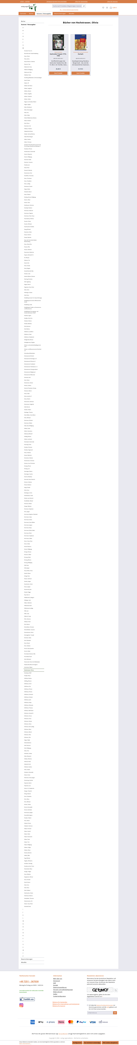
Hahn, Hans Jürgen (28, 110)
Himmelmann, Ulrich (28, 632)
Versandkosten (63, 1034)
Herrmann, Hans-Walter (29, 522)
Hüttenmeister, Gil (28, 901)
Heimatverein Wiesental (29, 374)
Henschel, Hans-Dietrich (29, 479)
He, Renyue (26, 257)
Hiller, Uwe (26, 613)
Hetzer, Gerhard (27, 578)
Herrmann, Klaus (28, 527)
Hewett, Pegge (27, 592)
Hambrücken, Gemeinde (29, 151)
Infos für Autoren (112, 1)
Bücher (23, 21)
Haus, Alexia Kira (28, 244)
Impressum (56, 981)
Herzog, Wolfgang (28, 562)
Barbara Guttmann (58, 52)
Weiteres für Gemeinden (60, 1002)
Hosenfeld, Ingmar (28, 815)
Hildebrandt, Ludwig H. (29, 597)
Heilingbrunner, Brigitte (29, 342)
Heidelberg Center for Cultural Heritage (33, 298)
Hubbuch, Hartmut (28, 826)
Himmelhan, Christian (29, 627)
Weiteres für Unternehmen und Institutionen (66, 1004)
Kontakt (55, 985)
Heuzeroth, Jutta (27, 589)
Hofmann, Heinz (27, 724)
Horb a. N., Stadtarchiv (29, 788)
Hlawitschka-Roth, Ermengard (30, 664)
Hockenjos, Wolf (27, 673)
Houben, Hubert (27, 818)
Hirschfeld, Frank (28, 656)
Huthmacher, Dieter (28, 893)
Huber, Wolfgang (28, 844)
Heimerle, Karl (27, 377)
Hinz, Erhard (27, 643)
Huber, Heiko (27, 834)
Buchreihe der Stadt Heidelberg (31, 53)
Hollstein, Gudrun (28, 767)
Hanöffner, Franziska (28, 175)
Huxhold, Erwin (27, 906)
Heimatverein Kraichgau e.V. (30, 358)
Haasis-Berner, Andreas (29, 61)
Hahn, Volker (27, 115)
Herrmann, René (28, 533)
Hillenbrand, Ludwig (28, 608)
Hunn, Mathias (27, 874)
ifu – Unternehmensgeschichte (69, 10)
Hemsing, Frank (27, 444)
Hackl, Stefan (27, 80)
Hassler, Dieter (27, 221)
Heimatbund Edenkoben (29, 353)
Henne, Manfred (27, 455)
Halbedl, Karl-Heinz (28, 131)
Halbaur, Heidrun (28, 128)
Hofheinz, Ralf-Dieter (28, 710)
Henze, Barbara (27, 484)
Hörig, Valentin (27, 793)
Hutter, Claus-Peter (28, 903)
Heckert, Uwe (27, 273)
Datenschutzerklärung (60, 987)
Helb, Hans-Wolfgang (29, 425)
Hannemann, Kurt (28, 173)
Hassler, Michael (28, 224)
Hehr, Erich (26, 289)
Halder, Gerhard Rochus (29, 134)
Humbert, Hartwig (28, 863)
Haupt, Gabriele (27, 237)
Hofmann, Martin (28, 732)
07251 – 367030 (25, 1)
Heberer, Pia (27, 260)
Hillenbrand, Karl (28, 605)
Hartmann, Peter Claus (29, 216)
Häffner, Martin (27, 91)
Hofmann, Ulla (27, 737)
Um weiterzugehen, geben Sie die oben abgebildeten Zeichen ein (98, 995)
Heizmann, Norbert (28, 420)
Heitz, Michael (27, 417)
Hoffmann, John (27, 699)
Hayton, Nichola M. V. (29, 255)
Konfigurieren (77, 1043)
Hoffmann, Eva (27, 686)
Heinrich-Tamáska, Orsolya (30, 388)
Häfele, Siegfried (28, 88)
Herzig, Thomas (27, 552)
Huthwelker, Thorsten (29, 898)
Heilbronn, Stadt (27, 334)
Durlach (80, 54)
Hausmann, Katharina (29, 252)
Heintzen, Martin (28, 391)
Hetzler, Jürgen (27, 581)
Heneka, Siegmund (28, 450)
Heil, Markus (27, 329)
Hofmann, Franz (27, 718)
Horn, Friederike (27, 796)
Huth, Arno (26, 885)
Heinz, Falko (27, 393)
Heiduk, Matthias (28, 323)
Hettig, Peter (27, 576)
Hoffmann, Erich (27, 683)
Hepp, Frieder (27, 487)
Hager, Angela (27, 104)
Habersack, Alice (28, 72)
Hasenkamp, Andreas (29, 218)
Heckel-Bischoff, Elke (28, 271)
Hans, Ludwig (27, 183)
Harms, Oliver (27, 199)
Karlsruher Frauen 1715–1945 (58, 55)
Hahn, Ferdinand (28, 107)
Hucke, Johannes (28, 852)
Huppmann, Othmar (28, 877)
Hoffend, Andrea (28, 678)
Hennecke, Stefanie (28, 458)
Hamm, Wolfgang (28, 157)
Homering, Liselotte (28, 780)
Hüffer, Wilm (27, 855)
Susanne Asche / (76, 52)
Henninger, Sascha (28, 474)
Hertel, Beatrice (27, 546)
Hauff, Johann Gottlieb (29, 226)
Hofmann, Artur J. (28, 716)
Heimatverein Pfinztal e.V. (30, 361)
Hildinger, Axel (27, 600)
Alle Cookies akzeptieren (110, 1043)
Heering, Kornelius (28, 279)
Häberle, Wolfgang (28, 69)
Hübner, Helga (27, 847)
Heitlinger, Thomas (28, 412)
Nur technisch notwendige (92, 1043)
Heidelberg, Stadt (28, 304)
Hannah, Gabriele (28, 170)
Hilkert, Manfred (27, 603)
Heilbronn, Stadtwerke (29, 337)
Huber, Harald (27, 831)
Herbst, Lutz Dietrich (28, 498)
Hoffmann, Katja (27, 702)
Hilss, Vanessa (27, 619)
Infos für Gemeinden (81, 1)
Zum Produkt (58, 73)
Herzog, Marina (27, 560)
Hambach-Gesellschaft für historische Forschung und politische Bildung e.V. (32, 145)
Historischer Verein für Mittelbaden (32, 662)
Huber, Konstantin (28, 836)
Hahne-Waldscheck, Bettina (30, 118)
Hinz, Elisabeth (27, 640)
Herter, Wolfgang (28, 549)
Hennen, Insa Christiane (29, 463)
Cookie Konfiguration (59, 996)
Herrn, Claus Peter (28, 541)
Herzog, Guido (27, 557)
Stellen (55, 994)
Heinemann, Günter (28, 382)
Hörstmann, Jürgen (28, 812)
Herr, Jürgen (27, 511)
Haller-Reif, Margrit (28, 136)
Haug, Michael (27, 229)
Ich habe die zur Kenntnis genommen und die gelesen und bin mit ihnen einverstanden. (103, 1007)
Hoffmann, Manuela (28, 705)
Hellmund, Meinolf (28, 433)
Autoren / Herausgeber (28, 24)
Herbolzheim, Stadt (28, 495)
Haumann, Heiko (28, 232)
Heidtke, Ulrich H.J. (28, 318)
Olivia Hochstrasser (84, 52)
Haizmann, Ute (27, 126)
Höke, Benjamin (27, 756)
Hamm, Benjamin (28, 154)
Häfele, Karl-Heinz (28, 85)
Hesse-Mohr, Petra (28, 570)
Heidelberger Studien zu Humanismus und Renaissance (32, 308)
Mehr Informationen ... (25, 1043)
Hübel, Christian (27, 828)
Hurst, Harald (27, 879)
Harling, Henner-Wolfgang (30, 197)
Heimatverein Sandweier (29, 364)
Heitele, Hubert (27, 409)
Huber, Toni (26, 842)
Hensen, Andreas (28, 482)
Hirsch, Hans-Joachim (29, 648)
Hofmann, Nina (27, 734)
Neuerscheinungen (27, 959)
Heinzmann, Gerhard (29, 401)
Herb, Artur (26, 490)
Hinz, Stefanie (27, 645)
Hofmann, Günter (28, 721)
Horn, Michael (27, 801)
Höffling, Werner (28, 681)
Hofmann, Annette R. (28, 713)
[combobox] (67, 6)
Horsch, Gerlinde (28, 809)
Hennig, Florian (27, 466)
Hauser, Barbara (28, 249)
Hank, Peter (26, 167)
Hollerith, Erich (27, 764)
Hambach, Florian (28, 148)
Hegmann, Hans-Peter (29, 287)
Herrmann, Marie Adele (29, 530)
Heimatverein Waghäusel (29, 372)
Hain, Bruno (26, 123)
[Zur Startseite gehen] (28, 7)
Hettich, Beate (27, 573)
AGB (54, 983)
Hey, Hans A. (27, 594)
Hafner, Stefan (27, 99)
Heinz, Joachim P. (28, 396)
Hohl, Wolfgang (27, 748)
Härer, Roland (27, 194)
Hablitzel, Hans (27, 75)
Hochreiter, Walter (28, 667)
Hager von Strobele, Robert (30, 101)
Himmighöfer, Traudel (29, 635)
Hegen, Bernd (27, 284)
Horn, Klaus (26, 799)
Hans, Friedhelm (27, 181)
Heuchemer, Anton (28, 584)
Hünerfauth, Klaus (28, 869)
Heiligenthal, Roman (28, 339)
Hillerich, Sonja (27, 616)
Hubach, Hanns (27, 823)
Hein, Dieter (27, 380)
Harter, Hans (27, 202)
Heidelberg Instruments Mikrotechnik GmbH (32, 301)
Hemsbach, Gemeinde (29, 442)
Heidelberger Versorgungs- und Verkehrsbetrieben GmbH (31, 312)
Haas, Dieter (27, 56)
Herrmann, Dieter (28, 519)
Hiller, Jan (26, 611)
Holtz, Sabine (27, 769)
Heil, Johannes (27, 326)
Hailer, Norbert (27, 120)
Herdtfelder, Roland (28, 501)
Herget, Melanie (27, 506)
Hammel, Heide (27, 159)
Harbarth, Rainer (28, 191)
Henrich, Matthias (28, 476)
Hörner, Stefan (27, 804)
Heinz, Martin (27, 399)
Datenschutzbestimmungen (104, 1005)
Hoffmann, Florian (28, 689)
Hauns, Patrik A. (27, 234)
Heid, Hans (26, 295)
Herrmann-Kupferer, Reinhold (30, 514)
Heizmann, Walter (28, 423)
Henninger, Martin (28, 471)
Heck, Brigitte (27, 268)
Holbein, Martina (28, 758)
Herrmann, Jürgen (28, 525)
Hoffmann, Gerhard (28, 694)
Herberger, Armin (28, 492)
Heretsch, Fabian (28, 503)
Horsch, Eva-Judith (28, 807)
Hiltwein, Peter (27, 621)
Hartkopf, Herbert (28, 208)
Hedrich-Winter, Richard (29, 276)
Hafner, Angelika (28, 93)
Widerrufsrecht (57, 992)
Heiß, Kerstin (27, 407)
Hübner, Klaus (27, 850)
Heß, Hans (26, 565)
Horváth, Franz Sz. (28, 50)
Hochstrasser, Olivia (29, 670)
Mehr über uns (57, 978)
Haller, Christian (27, 142)
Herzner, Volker (27, 554)
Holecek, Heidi (27, 761)
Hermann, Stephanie (28, 509)
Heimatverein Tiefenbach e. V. (31, 366)
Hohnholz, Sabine (28, 753)
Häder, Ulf (26, 83)
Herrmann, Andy (28, 517)
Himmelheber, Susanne (29, 629)
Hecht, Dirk (26, 263)
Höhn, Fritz (26, 750)
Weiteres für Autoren (59, 1006)
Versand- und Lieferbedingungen (63, 990)
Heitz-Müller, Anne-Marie (29, 415)
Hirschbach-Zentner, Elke (29, 654)
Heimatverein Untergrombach (31, 369)
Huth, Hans (26, 887)
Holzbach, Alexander (28, 772)
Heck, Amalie (27, 265)
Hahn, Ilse (26, 112)
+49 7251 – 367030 (29, 981)
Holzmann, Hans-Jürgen (29, 777)
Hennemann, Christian (29, 460)
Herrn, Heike (27, 543)
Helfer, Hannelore (28, 431)
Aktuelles (23, 962)
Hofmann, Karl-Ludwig (29, 726)
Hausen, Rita (27, 247)
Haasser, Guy (27, 64)
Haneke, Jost (27, 165)
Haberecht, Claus (28, 67)
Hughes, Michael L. (28, 860)
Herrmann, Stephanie (29, 535)
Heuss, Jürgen (27, 586)
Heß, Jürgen (26, 568)
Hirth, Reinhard (27, 659)
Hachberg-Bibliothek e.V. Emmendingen (33, 77)
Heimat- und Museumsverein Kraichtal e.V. (32, 349)
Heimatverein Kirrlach (29, 356)
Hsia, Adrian (27, 820)
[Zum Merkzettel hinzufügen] (64, 47)
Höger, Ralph (27, 740)
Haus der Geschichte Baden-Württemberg (30, 240)
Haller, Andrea (27, 139)
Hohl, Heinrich (27, 745)
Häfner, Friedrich (28, 96)
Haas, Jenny (26, 59)
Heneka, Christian (28, 447)
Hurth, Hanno (27, 882)
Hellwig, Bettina (27, 436)
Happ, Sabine (27, 189)
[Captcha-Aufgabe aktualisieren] (116, 990)
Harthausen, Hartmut (29, 205)
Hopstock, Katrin (27, 783)
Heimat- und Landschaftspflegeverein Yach (32, 345)
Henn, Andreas (27, 452)
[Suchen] (84, 6)
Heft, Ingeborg (27, 281)
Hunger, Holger (27, 871)
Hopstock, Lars (27, 785)
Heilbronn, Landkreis (28, 331)
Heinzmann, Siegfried (29, 404)
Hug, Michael (27, 858)
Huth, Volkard (27, 890)
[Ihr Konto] (107, 7)
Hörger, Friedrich (28, 791)
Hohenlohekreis (27, 742)
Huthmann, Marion (28, 895)
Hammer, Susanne (28, 162)
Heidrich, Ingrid (27, 315)
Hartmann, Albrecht (28, 210)
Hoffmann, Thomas (28, 708)
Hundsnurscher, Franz (29, 866)
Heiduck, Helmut (28, 321)
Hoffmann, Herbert (28, 697)
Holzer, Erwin (27, 775)
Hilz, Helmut (27, 624)
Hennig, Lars (27, 468)
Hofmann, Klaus (27, 729)
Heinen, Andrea (27, 385)
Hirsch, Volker (27, 651)
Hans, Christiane (28, 178)
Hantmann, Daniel (28, 186)
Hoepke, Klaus (27, 675)
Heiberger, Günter (28, 292)
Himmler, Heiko (27, 637)
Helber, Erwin (27, 428)
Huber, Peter (27, 839)
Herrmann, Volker (28, 538)
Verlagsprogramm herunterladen (56, 1)
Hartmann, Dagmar (28, 213)
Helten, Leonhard (28, 439)
